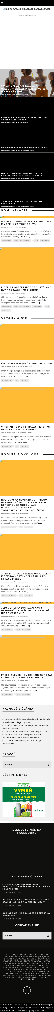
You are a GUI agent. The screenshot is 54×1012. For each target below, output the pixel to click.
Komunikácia (6, 240)
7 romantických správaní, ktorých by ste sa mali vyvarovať (26, 428)
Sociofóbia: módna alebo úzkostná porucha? (26, 731)
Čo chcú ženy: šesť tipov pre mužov (27, 363)
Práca (16, 240)
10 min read (6, 310)
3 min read (25, 446)
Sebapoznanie (25, 240)
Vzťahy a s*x (37, 306)
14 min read (44, 240)
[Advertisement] (27, 43)
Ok (45, 1010)
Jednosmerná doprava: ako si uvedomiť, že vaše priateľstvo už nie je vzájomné (25, 610)
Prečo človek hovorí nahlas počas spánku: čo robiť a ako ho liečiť (27, 676)
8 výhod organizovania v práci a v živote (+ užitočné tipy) (26, 222)
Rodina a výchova (8, 527)
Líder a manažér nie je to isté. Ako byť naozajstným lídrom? (26, 288)
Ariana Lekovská (8, 366)
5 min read (25, 380)
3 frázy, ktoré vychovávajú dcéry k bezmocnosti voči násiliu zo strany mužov (26, 576)
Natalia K (5, 293)
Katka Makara (7, 227)
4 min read (26, 694)
